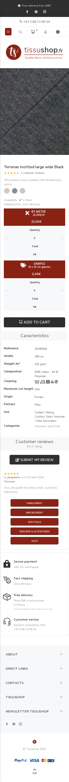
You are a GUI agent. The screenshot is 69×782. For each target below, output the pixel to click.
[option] (34, 111)
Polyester (40, 426)
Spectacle (34, 522)
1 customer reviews (32, 173)
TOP (34, 773)
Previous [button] (3, 111)
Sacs (34, 541)
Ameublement (34, 512)
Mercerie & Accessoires (35, 531)
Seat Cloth (53, 426)
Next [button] (65, 111)
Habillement (35, 503)
